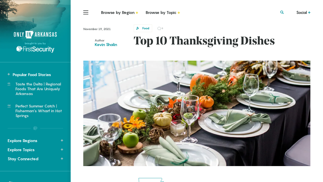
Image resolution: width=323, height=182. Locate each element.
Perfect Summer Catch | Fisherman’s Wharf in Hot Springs (38, 111)
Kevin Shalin (106, 44)
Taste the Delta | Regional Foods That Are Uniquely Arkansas (38, 89)
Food (145, 28)
